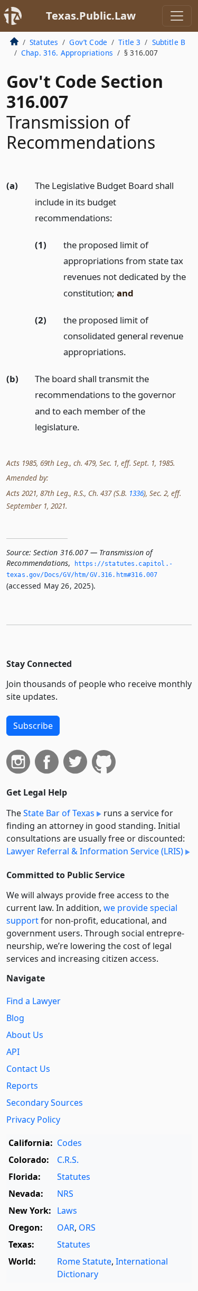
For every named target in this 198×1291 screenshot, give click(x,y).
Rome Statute (84, 1261)
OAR (65, 1227)
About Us (24, 1035)
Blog (15, 1018)
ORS (87, 1227)
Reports (22, 1085)
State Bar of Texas (59, 813)
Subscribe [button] (33, 726)
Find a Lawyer (33, 1001)
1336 (136, 493)
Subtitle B (169, 42)
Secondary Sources (44, 1102)
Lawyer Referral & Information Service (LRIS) (94, 851)
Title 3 (129, 42)
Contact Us (28, 1069)
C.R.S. (68, 1160)
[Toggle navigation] (177, 15)
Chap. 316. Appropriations (67, 53)
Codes (69, 1143)
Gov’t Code (88, 42)
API (13, 1052)
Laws (67, 1210)
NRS (65, 1193)
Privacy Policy (33, 1119)
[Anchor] (118, 217)
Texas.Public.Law (91, 15)
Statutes (44, 42)
